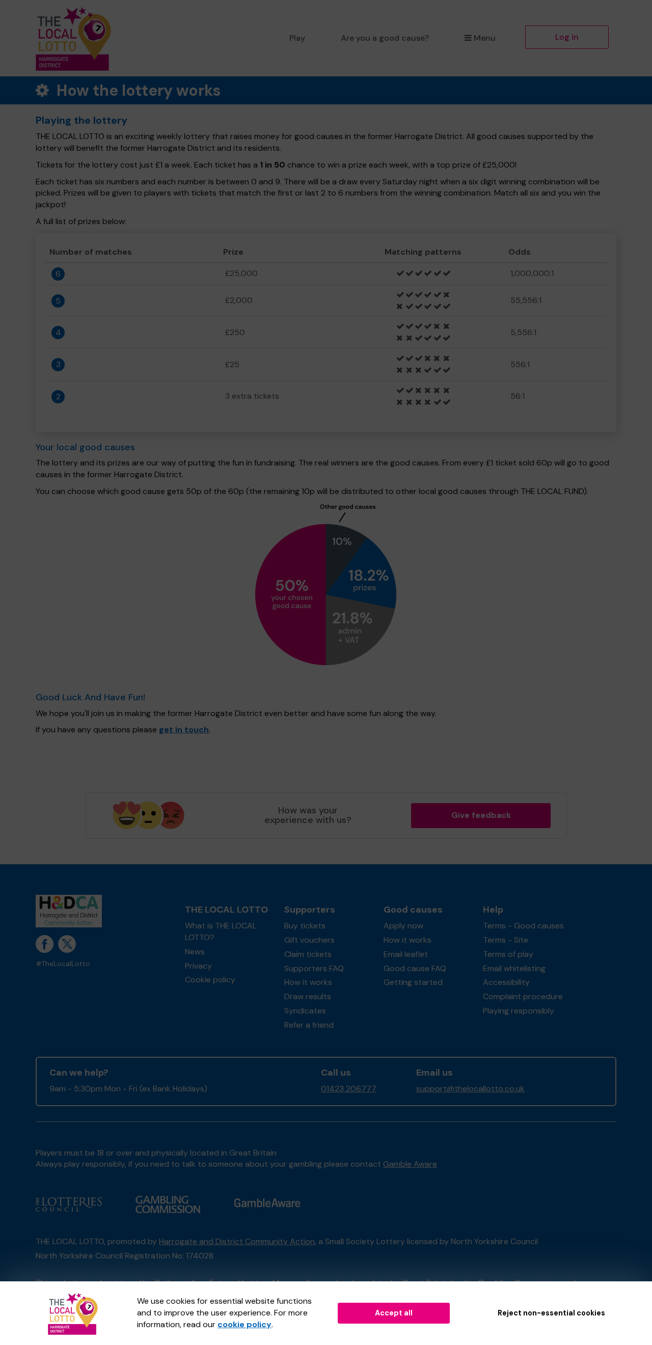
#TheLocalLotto (63, 963)
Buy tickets (304, 925)
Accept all (394, 1312)
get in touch (184, 729)
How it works (308, 982)
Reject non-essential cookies (551, 1312)
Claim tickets (308, 954)
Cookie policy (210, 979)
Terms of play (508, 954)
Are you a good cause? (385, 38)
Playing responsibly (518, 1010)
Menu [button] (485, 38)
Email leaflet (406, 954)
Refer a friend (309, 1025)
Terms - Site (505, 940)
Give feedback (481, 815)
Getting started (413, 982)
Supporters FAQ (314, 968)
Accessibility (506, 982)
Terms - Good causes (523, 925)
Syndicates (305, 1010)
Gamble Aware (410, 1164)
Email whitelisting (514, 968)
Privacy (198, 965)
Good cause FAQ (415, 968)
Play (297, 38)
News (195, 951)
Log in (567, 37)
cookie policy (244, 1324)
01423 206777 (348, 1088)
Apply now (403, 925)
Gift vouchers (309, 940)
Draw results (307, 996)
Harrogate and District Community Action (237, 1241)
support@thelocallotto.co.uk (470, 1088)
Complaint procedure (523, 996)
